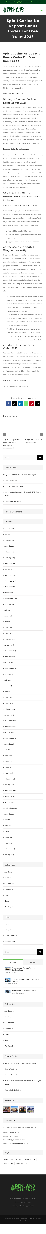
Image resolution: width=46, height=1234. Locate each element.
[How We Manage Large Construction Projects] (7, 980)
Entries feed (8, 930)
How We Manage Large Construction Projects (25, 980)
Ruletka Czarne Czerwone (14, 486)
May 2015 (7, 831)
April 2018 (8, 628)
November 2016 (10, 727)
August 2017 (9, 674)
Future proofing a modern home (24, 991)
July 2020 (8, 569)
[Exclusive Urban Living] (22, 1109)
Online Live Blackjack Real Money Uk (17, 193)
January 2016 (9, 785)
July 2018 (7, 610)
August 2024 (9, 546)
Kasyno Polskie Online (12, 502)
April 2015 (8, 837)
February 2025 (9, 540)
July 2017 (7, 680)
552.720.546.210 (14, 1136)
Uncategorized (9, 907)
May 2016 (8, 761)
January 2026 (9, 529)
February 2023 (9, 558)
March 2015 (8, 843)
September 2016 (10, 738)
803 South (31, 1218)
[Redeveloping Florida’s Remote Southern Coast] (7, 969)
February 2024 (9, 552)
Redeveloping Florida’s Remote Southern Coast (23, 969)
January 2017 (9, 715)
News (6, 901)
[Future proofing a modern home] (7, 991)
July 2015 (7, 820)
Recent (33, 962)
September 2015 (10, 808)
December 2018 (10, 581)
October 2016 (9, 732)
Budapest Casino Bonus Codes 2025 (16, 149)
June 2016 (8, 756)
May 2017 (7, 692)
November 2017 (10, 657)
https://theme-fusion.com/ (17, 1143)
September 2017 (10, 668)
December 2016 (10, 721)
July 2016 (7, 750)
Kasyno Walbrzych (33, 439)
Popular (13, 962)
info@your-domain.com (16, 1140)
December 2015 (10, 791)
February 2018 (9, 639)
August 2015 (9, 814)
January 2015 (9, 855)
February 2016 (9, 779)
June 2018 (8, 616)
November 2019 (10, 575)
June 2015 (8, 826)
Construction (9, 884)
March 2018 (8, 633)
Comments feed (10, 936)
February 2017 (9, 709)
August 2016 (9, 744)
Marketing (8, 895)
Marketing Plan (21, 1163)
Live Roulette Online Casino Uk (14, 380)
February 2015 (9, 849)
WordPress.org (9, 942)
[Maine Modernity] (14, 1109)
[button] (4, 434)
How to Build (8, 1163)
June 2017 (8, 686)
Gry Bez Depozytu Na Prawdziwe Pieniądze (11, 442)
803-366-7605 (26, 1202)
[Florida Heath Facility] (7, 1109)
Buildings (7, 878)
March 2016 (8, 773)
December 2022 (10, 564)
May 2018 (8, 622)
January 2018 (9, 645)
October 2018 (9, 593)
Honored (19, 1159)
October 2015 (9, 802)
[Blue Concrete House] (30, 1109)
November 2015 (10, 796)
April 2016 (8, 767)
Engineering (8, 889)
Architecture (9, 872)
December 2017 (10, 651)
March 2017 (8, 703)
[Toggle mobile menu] (42, 10)
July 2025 (7, 534)
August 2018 (9, 604)
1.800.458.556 (14, 1133)
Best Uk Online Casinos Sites (13, 94)
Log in (6, 924)
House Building (30, 1159)
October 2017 (9, 662)
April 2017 (8, 697)
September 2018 (10, 598)
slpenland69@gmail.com (33, 2)
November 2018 (10, 587)
